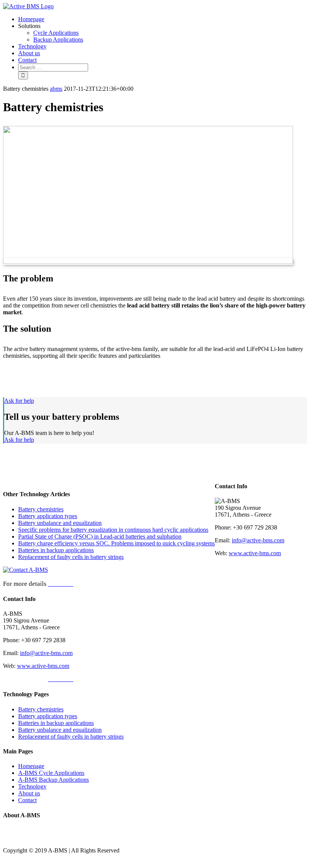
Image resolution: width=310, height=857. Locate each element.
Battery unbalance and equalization (60, 523)
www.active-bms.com (43, 666)
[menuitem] (162, 19)
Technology (32, 786)
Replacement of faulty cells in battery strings (71, 557)
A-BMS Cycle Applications (51, 773)
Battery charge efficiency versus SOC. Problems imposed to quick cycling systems (116, 543)
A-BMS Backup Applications (53, 779)
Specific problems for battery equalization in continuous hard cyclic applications (113, 529)
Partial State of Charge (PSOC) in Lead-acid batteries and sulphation (99, 536)
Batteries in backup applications (56, 550)
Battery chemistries (41, 509)
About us (29, 793)
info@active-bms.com (46, 653)
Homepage (31, 766)
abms (56, 88)
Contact (27, 800)
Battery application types (47, 516)
